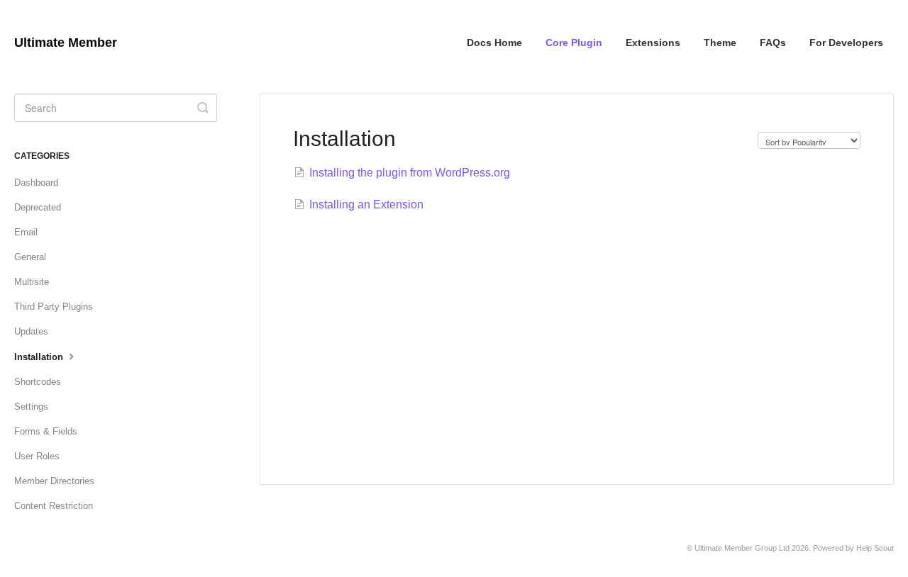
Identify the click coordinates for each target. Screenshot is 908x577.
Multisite (31, 281)
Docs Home (494, 42)
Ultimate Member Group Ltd (742, 548)
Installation (40, 357)
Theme (720, 42)
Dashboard (36, 182)
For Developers (846, 42)
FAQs (773, 42)
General (30, 257)
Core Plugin (574, 42)
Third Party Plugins (53, 306)
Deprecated (37, 207)
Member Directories (54, 481)
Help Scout (875, 548)
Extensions (653, 42)
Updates (31, 331)
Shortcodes (37, 381)
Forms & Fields (45, 431)
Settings (31, 406)
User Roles (37, 456)
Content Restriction (53, 505)
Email (26, 232)
